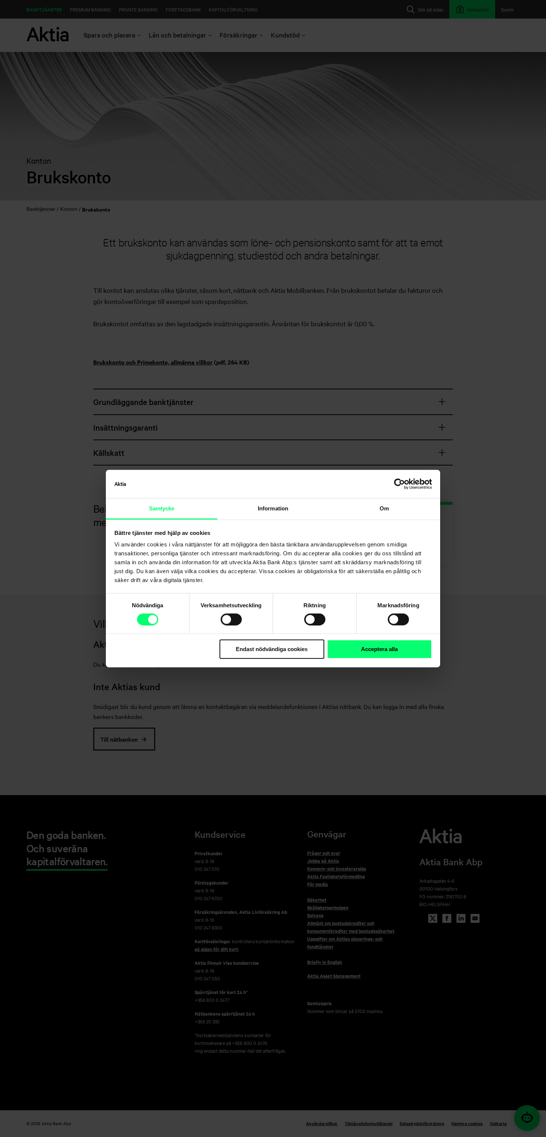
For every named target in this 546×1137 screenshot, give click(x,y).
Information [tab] (273, 508)
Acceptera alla (379, 649)
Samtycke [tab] (162, 508)
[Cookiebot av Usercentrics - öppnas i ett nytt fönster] (399, 484)
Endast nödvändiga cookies (272, 649)
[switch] (231, 619)
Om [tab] (384, 508)
